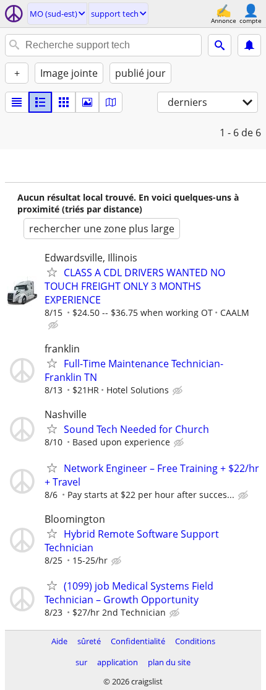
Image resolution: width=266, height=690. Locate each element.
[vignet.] (40, 102)
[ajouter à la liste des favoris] (52, 271)
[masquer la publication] (54, 325)
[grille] (63, 102)
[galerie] (87, 102)
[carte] (110, 102)
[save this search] (249, 45)
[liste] (16, 102)
